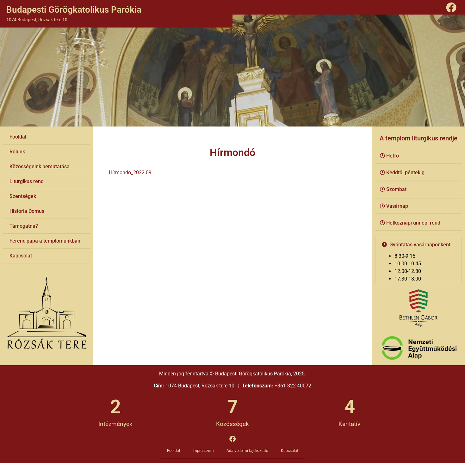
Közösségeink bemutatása (39, 167)
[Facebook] (451, 7)
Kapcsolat (20, 256)
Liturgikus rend (26, 181)
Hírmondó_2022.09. (131, 173)
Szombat (396, 189)
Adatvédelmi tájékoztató (247, 450)
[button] (418, 156)
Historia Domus (26, 211)
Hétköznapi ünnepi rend (413, 223)
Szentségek (22, 196)
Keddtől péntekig (405, 173)
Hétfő (392, 156)
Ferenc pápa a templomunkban (44, 241)
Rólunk (17, 152)
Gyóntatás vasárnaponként (419, 245)
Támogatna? (23, 226)
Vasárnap (397, 206)
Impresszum (203, 450)
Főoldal (17, 137)
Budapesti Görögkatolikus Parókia (73, 9)
